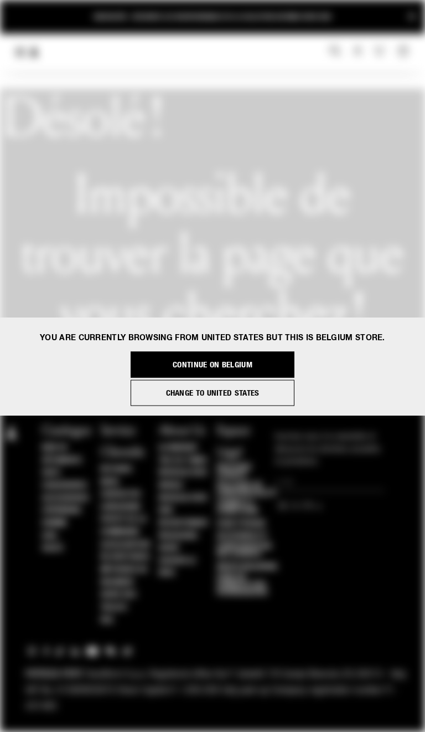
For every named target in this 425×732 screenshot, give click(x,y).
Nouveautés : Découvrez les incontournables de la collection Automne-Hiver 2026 (212, 17)
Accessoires (65, 498)
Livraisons (121, 507)
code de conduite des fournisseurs (242, 584)
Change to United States (213, 392)
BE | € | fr (297, 507)
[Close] (412, 17)
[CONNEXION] (358, 51)
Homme (55, 523)
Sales (52, 548)
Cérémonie (62, 510)
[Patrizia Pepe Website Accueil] (34, 52)
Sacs (51, 473)
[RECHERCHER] (335, 51)
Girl (50, 536)
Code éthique (241, 524)
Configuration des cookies (244, 550)
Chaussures (64, 485)
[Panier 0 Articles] (404, 51)
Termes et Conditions (237, 507)
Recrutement (184, 523)
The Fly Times (183, 460)
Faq (107, 620)
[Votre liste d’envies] (380, 51)
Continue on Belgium (212, 364)
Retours (116, 469)
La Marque (178, 448)
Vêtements (62, 460)
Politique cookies (234, 471)
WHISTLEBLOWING (247, 567)
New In (54, 448)
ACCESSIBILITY (242, 536)
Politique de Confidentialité (247, 489)
